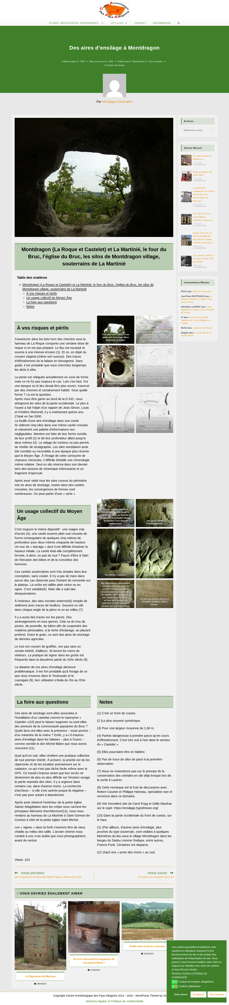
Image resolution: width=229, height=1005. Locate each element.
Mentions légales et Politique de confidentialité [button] (189, 975)
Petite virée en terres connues (147, 946)
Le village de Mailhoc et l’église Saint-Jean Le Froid (196, 299)
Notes (30, 306)
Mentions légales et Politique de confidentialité (114, 1001)
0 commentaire (199, 165)
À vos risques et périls (41, 293)
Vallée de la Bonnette (202, 291)
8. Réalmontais (137, 61)
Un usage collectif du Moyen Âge (49, 297)
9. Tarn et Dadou (154, 61)
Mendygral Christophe (117, 101)
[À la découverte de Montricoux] (186, 160)
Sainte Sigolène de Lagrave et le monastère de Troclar (197, 310)
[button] (174, 981)
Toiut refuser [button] (180, 994)
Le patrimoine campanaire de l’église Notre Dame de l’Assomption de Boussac (203, 194)
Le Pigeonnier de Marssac (40, 976)
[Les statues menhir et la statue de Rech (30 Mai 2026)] (186, 261)
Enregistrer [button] (198, 994)
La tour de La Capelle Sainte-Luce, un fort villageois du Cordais (196, 320)
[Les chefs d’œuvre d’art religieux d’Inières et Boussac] (186, 219)
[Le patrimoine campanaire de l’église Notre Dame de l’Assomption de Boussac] (186, 197)
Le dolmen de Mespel (202, 328)
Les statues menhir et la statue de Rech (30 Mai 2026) (203, 258)
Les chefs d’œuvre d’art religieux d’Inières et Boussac (203, 216)
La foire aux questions (41, 302)
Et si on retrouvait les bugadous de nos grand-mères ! (93, 961)
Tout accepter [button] (217, 994)
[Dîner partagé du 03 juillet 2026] (186, 176)
